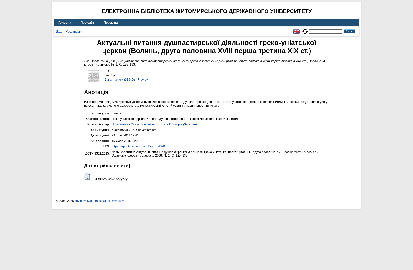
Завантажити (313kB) (119, 79)
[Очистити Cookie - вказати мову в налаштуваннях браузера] (305, 29)
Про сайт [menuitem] (87, 22)
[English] (296, 29)
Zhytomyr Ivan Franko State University (99, 200)
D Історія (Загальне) (183, 124)
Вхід (59, 31)
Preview (142, 79)
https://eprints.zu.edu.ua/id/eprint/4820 (138, 146)
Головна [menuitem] (64, 22)
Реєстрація (74, 31)
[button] (87, 176)
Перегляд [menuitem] (111, 22)
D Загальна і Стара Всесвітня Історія (138, 124)
